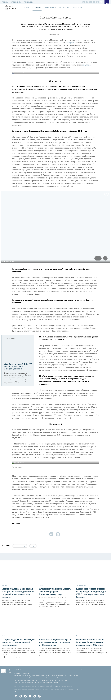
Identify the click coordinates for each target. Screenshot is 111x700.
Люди (26, 7)
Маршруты (50, 7)
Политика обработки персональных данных (27, 686)
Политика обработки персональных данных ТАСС (57, 686)
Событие (5, 636)
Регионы (5, 2)
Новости (77, 7)
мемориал (70, 42)
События (37, 7)
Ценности (64, 7)
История (33, 546)
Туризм (41, 585)
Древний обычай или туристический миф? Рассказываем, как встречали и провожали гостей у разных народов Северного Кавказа (91, 602)
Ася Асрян (16, 523)
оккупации (86, 65)
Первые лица (28, 2)
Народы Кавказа (81, 585)
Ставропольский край (20, 546)
